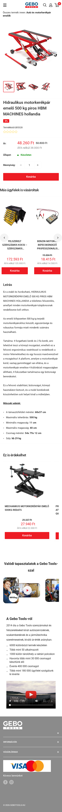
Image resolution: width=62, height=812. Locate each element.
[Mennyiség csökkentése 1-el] (20, 165)
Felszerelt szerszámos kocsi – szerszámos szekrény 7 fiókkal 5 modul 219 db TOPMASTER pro (15, 250)
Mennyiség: (9, 165)
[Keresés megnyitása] (45, 5)
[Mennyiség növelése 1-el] (37, 165)
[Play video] (27, 590)
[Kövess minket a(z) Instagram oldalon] (11, 782)
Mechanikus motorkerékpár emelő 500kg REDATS (27, 508)
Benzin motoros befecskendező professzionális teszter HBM (47, 247)
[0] (57, 5)
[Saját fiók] (50, 5)
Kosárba (31, 176)
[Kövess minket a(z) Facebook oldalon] (5, 782)
